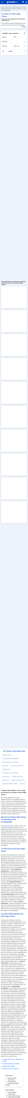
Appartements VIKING (8, 1066)
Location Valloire (11, 1094)
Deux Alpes (6, 825)
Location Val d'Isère (12, 1081)
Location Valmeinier (12, 1092)
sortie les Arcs (5, 765)
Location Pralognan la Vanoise (14, 1095)
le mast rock (22, 783)
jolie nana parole (5, 776)
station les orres (5, 780)
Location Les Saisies (12, 1078)
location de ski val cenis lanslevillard (10, 772)
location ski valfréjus (6, 755)
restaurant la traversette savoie (18, 780)
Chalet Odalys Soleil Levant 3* (10, 1068)
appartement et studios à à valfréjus (9, 783)
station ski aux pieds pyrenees (17, 765)
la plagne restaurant (6, 769)
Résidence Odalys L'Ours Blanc (11, 1063)
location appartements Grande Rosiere (10, 758)
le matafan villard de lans (17, 776)
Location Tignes (11, 1079)
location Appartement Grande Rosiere (10, 762)
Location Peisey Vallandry (13, 1083)
